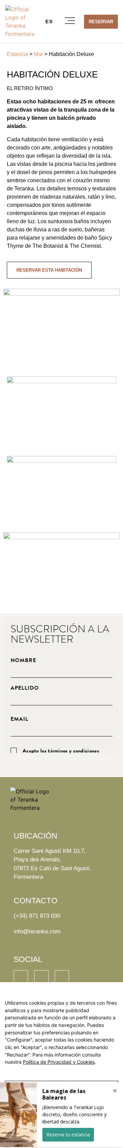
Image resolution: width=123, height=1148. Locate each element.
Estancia (17, 54)
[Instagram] (41, 977)
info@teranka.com (37, 931)
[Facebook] (62, 977)
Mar (38, 54)
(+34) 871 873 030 (37, 916)
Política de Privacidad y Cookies (59, 1062)
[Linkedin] (21, 977)
